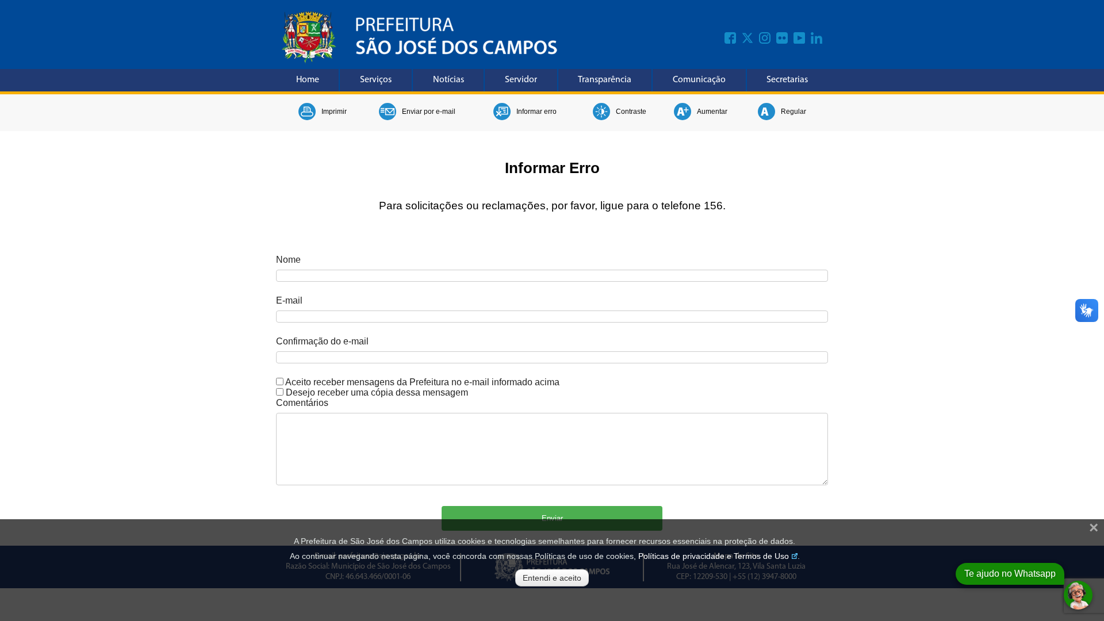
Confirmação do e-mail (322, 341)
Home (307, 80)
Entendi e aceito (552, 577)
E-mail (289, 300)
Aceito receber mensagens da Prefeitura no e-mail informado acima (422, 382)
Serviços (376, 80)
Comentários (302, 403)
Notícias (448, 80)
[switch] (279, 381)
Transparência (604, 80)
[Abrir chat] (1078, 595)
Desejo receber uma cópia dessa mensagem (377, 392)
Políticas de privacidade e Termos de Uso (713, 556)
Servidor (521, 80)
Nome (288, 259)
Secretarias (787, 80)
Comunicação (699, 80)
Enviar (552, 518)
